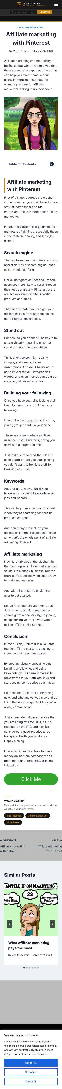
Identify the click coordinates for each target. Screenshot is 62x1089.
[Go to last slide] (9, 924)
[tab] (24, 968)
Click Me (31, 779)
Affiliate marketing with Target (49, 846)
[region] (31, 1059)
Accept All (31, 1062)
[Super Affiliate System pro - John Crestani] (31, 123)
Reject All (31, 1081)
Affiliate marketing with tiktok (12, 846)
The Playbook (14, 815)
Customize (31, 1072)
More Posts (13, 822)
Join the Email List (37, 815)
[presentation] (31, 909)
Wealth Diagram (21, 51)
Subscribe (45, 12)
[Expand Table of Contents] (52, 164)
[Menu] (56, 4)
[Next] (52, 924)
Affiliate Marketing (30, 27)
